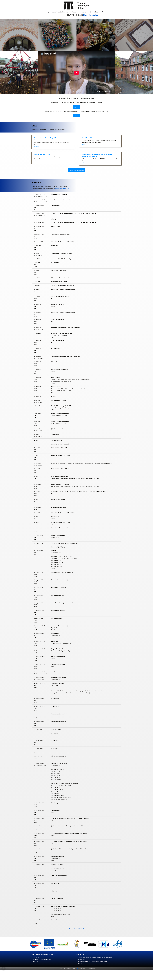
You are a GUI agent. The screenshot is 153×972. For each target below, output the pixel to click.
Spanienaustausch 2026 (42, 154)
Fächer (74, 12)
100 (79, 928)
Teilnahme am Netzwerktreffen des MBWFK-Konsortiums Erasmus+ (97, 155)
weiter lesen (36, 146)
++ (81, 928)
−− (71, 928)
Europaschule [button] (94, 12)
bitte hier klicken (90, 15)
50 (76, 928)
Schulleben (83, 12)
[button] (3, 968)
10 (74, 928)
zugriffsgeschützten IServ (62, 188)
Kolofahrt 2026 (87, 138)
